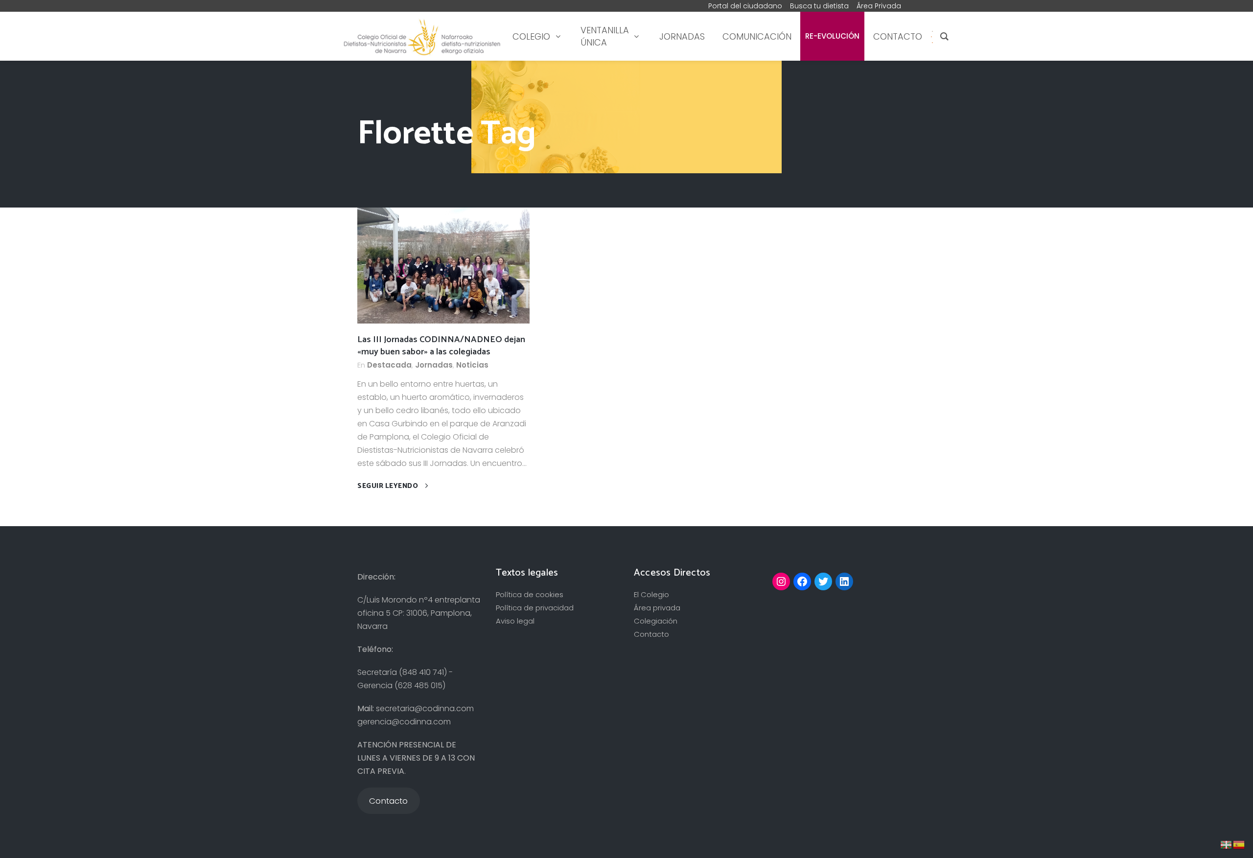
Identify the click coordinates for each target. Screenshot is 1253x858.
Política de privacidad (535, 608)
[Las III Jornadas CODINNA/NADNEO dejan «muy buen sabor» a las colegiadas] (443, 265)
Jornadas (434, 365)
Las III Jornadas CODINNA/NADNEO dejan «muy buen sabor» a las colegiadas (441, 345)
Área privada (657, 608)
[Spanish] (931, 36)
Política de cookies (529, 594)
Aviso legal (515, 621)
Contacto (651, 634)
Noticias (472, 365)
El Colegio (651, 594)
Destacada (389, 365)
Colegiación (655, 621)
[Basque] (1226, 844)
